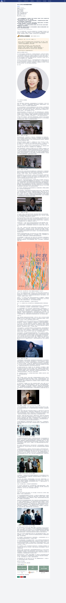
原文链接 (18, 6)
